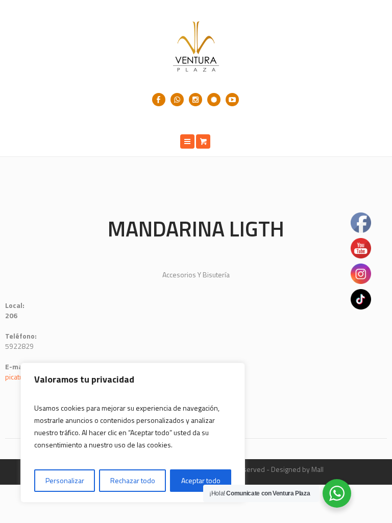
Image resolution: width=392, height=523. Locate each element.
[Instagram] (195, 99)
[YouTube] (232, 99)
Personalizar (64, 480)
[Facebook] (158, 99)
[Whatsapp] (177, 99)
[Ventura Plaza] (196, 46)
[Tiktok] (213, 99)
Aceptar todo (200, 480)
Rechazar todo (132, 480)
